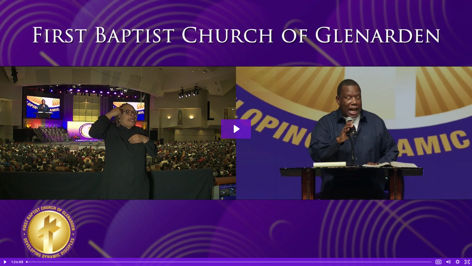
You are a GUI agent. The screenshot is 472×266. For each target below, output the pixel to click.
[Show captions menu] (438, 262)
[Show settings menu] (457, 262)
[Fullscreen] (467, 262)
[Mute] (448, 262)
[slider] (229, 262)
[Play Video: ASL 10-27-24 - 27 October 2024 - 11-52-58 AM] (236, 129)
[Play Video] (5, 262)
